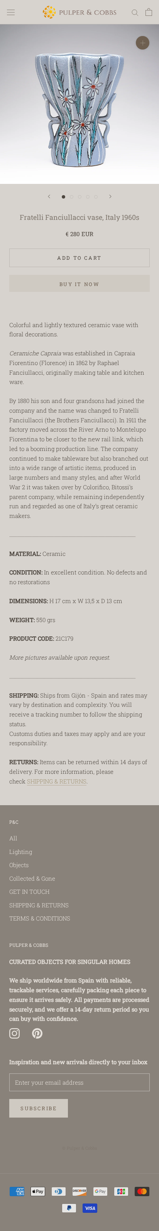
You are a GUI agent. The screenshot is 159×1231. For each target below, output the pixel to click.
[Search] (135, 12)
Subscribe (38, 1108)
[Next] (110, 196)
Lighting (20, 852)
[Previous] (49, 196)
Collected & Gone (32, 878)
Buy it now (79, 284)
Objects (19, 865)
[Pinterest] (37, 1033)
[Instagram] (14, 1033)
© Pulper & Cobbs (79, 1148)
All (13, 838)
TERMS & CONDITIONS (39, 918)
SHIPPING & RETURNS (56, 781)
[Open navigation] (11, 12)
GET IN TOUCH (29, 891)
